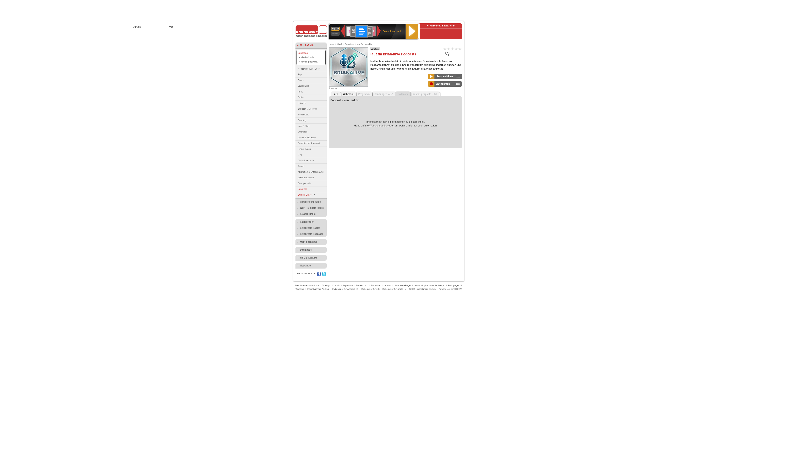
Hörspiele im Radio (310, 201)
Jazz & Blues (304, 126)
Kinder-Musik (304, 149)
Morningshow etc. (309, 61)
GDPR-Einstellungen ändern (422, 289)
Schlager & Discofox (307, 109)
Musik (339, 44)
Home (331, 44)
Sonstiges (303, 53)
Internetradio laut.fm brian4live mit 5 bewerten (460, 48)
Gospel (301, 166)
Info (336, 94)
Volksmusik (303, 114)
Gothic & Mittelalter (307, 137)
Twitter (324, 274)
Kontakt (336, 285)
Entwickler (376, 285)
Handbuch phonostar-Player (397, 285)
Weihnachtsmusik (306, 177)
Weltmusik (302, 131)
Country (302, 120)
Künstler (302, 103)
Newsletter (306, 265)
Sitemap (326, 285)
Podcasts (403, 94)
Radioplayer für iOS (370, 289)
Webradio (348, 94)
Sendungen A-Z (384, 94)
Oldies (301, 97)
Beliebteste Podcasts (311, 233)
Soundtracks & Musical (309, 143)
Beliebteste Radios (310, 227)
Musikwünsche (307, 57)
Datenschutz (362, 285)
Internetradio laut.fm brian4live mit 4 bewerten (456, 48)
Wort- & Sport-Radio (312, 207)
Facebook (319, 274)
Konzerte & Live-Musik (309, 69)
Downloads (306, 249)
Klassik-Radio (307, 213)
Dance (301, 80)
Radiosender (307, 221)
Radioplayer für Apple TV (394, 289)
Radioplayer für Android (318, 289)
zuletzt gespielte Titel (425, 94)
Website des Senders (381, 125)
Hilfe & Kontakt (308, 257)
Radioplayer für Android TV (345, 289)
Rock (300, 91)
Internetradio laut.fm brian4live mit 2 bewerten (449, 48)
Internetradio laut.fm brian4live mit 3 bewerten (452, 48)
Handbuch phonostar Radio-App (429, 285)
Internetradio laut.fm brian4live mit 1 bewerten (445, 48)
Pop (300, 74)
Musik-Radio (307, 45)
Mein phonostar (308, 241)
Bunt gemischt (304, 183)
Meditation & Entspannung (310, 172)
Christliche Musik (306, 160)
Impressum (348, 285)
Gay (300, 154)
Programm (364, 94)
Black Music (303, 86)
